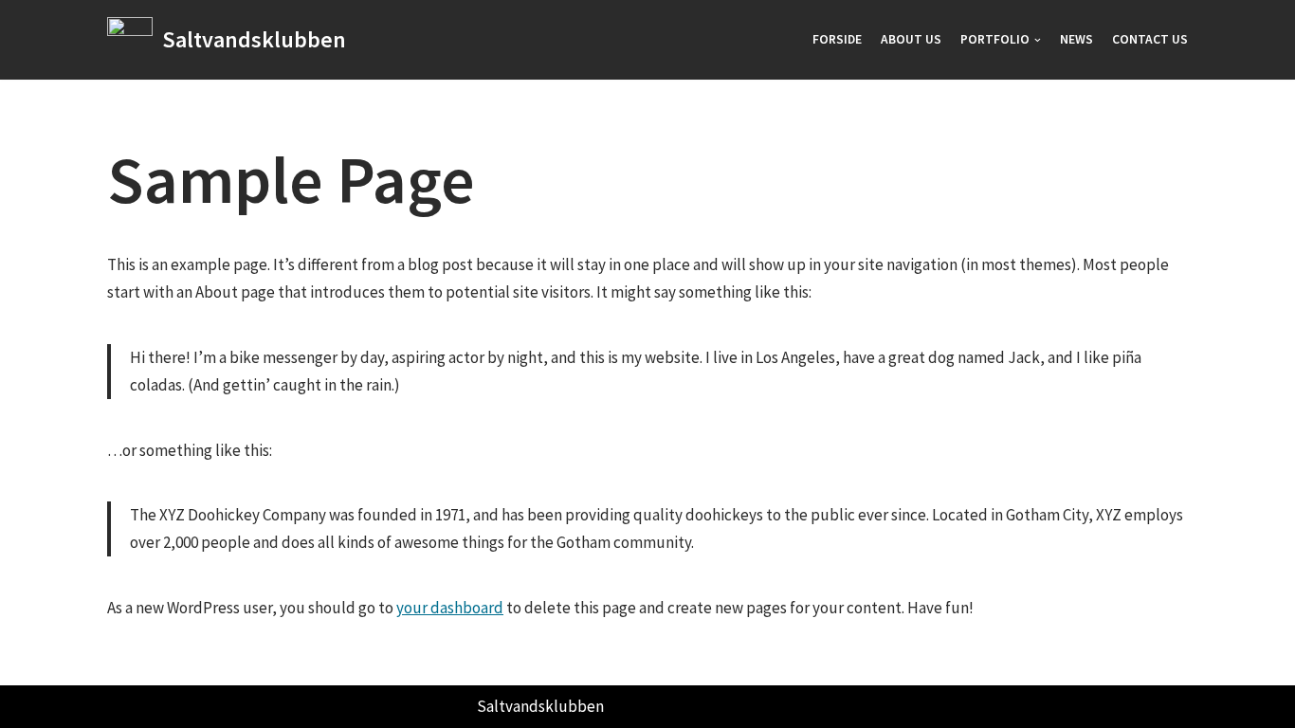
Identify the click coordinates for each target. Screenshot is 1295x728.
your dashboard (449, 607)
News (1076, 39)
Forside (837, 39)
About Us (911, 39)
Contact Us (1150, 39)
